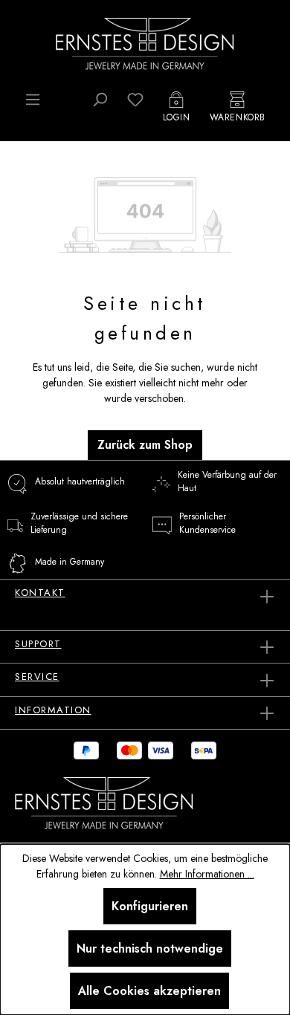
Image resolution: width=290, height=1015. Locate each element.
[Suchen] (99, 99)
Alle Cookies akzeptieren (149, 990)
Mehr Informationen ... (207, 873)
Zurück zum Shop (145, 444)
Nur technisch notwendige (150, 948)
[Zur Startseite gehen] (145, 42)
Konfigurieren (150, 906)
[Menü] (33, 99)
